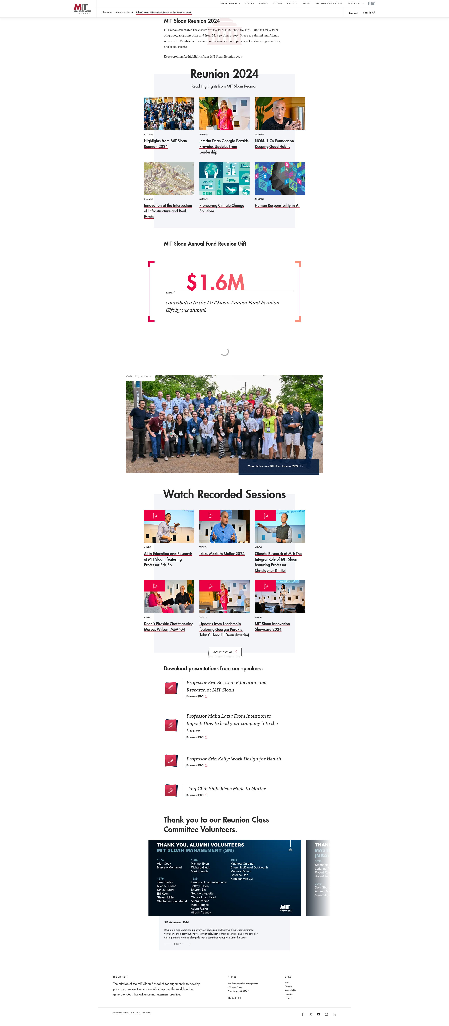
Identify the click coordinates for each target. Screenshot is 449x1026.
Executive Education (329, 3)
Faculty (292, 3)
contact (353, 13)
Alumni (277, 3)
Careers (288, 986)
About (306, 3)
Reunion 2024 (224, 73)
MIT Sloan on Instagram (326, 1015)
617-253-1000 (234, 998)
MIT (371, 3)
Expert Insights (230, 3)
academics (354, 3)
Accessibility (290, 990)
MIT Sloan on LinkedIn (334, 1015)
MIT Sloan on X (310, 1015)
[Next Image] (187, 944)
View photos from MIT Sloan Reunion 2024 (273, 466)
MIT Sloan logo (75, 17)
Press (287, 982)
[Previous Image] (168, 944)
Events (263, 3)
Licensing (289, 993)
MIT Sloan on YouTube (318, 1016)
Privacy (288, 997)
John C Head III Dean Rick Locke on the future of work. (164, 12)
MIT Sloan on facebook (303, 1015)
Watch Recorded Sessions (224, 494)
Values (249, 3)
